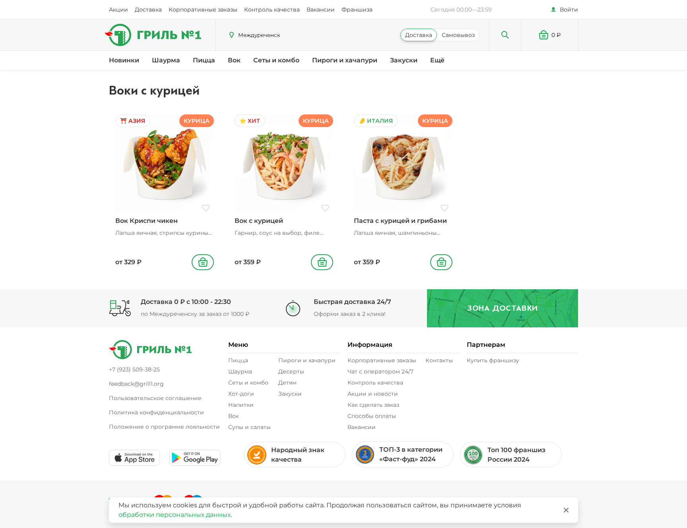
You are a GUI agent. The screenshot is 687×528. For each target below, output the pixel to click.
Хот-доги (241, 393)
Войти (569, 9)
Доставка (148, 9)
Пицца (204, 60)
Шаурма (166, 60)
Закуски (403, 60)
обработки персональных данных (174, 514)
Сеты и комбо (276, 60)
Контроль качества (272, 9)
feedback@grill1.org (136, 383)
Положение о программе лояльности (164, 426)
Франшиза (357, 9)
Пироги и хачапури (344, 60)
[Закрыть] (566, 510)
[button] (549, 34)
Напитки (241, 404)
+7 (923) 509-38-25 (134, 369)
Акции (118, 9)
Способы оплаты (371, 416)
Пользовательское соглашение (155, 398)
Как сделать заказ (373, 404)
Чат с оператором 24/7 (380, 371)
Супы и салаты (249, 427)
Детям (287, 382)
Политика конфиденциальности (156, 412)
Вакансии (321, 9)
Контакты (439, 360)
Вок (234, 60)
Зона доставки (502, 308)
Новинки (124, 60)
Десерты (291, 371)
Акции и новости (372, 393)
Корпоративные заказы (203, 9)
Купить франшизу (493, 360)
